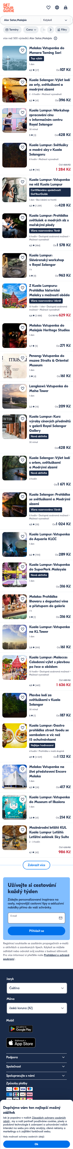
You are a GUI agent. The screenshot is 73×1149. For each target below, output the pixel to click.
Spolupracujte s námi (20, 1075)
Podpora (12, 1057)
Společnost (13, 1066)
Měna (10, 999)
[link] (36, 59)
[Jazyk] (57, 7)
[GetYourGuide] (8, 7)
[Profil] (65, 8)
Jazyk (10, 979)
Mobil (10, 1020)
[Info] (55, 38)
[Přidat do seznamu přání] (22, 50)
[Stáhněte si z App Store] (20, 1043)
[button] (36, 59)
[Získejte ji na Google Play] (20, 1029)
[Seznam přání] (48, 8)
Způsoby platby (16, 1083)
